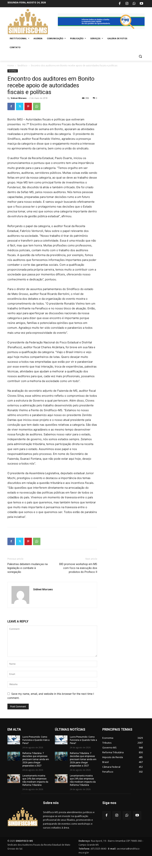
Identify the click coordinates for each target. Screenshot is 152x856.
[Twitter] (19, 106)
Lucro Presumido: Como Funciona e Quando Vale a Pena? (35, 740)
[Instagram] (127, 4)
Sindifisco (22, 65)
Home (10, 65)
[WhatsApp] (134, 4)
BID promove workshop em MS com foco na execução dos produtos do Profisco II (78, 568)
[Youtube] (141, 4)
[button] (140, 56)
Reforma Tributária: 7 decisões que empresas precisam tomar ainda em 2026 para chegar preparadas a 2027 (35, 759)
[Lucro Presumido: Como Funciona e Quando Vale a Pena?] (13, 739)
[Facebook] (119, 4)
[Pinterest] (28, 106)
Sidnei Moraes (19, 98)
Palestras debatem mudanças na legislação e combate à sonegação (27, 568)
